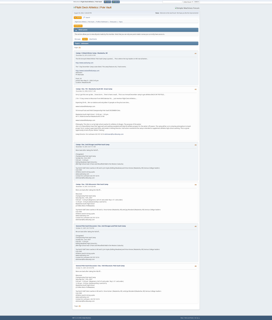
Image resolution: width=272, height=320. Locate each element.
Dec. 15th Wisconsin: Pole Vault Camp (95, 184)
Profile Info (78, 26)
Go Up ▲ (197, 318)
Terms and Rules (188, 318)
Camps (78, 53)
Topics (85, 39)
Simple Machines (86, 318)
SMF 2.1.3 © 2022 (77, 318)
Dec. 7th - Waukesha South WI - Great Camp (97, 89)
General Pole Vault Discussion (86, 226)
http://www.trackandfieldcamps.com (87, 71)
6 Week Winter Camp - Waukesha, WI (95, 53)
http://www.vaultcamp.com (84, 63)
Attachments (93, 39)
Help (182, 318)
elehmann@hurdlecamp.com (114, 134)
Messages (78, 39)
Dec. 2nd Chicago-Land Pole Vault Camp (95, 145)
